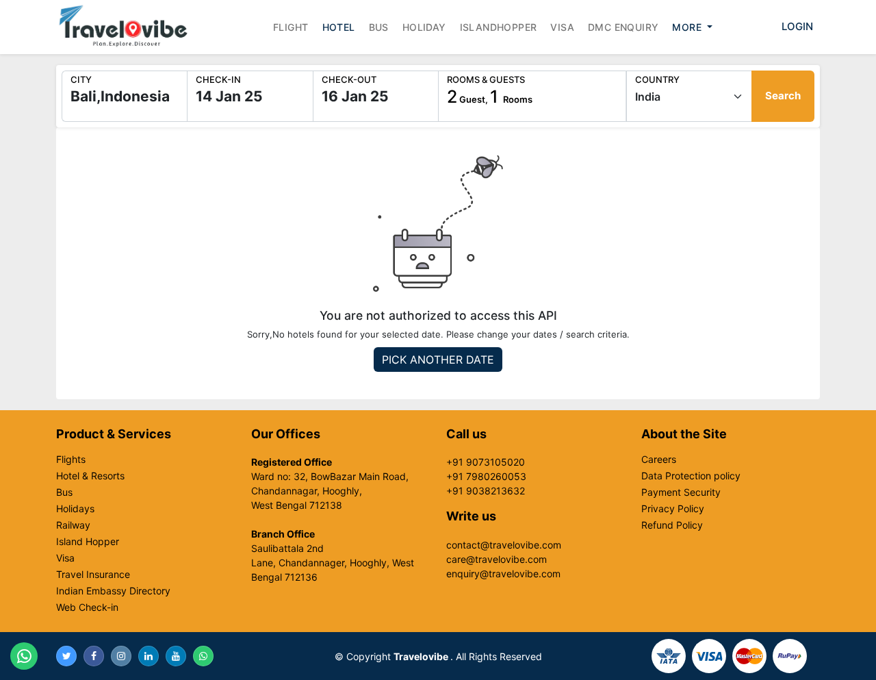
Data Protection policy (690, 476)
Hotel (338, 27)
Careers (658, 459)
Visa (562, 27)
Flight (290, 27)
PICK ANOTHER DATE (438, 359)
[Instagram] (121, 656)
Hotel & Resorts (90, 476)
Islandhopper (498, 27)
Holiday (424, 27)
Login (797, 26)
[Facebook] (93, 656)
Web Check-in (87, 607)
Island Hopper (87, 541)
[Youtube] (176, 656)
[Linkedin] (148, 656)
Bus (379, 27)
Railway (73, 525)
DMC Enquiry (623, 27)
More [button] (688, 27)
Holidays (75, 509)
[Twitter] (66, 656)
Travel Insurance (93, 574)
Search (783, 95)
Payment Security (681, 492)
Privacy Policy (672, 509)
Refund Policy (672, 525)
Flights (71, 459)
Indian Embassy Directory (113, 591)
